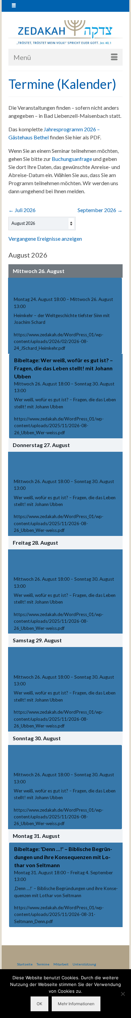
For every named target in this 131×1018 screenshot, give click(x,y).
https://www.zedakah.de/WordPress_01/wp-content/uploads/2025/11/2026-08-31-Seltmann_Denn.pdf (59, 914)
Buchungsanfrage (72, 159)
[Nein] (122, 993)
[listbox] (42, 223)
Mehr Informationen (76, 1003)
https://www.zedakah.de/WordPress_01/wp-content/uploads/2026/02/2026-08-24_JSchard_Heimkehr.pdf (58, 341)
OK (39, 1003)
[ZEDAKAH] (65, 32)
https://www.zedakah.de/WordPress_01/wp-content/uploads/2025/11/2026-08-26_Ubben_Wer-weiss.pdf (59, 425)
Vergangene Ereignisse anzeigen (45, 238)
